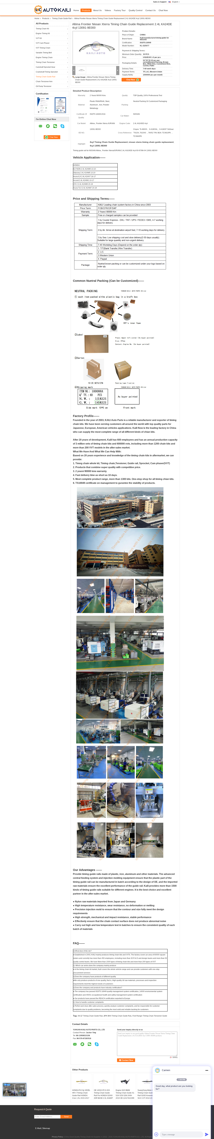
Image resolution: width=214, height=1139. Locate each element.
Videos (108, 10)
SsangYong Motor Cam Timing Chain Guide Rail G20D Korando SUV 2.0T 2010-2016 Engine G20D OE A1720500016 (147, 1096)
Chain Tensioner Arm (44, 81)
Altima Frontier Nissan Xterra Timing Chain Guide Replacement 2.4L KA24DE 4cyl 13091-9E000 (96, 79)
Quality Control (135, 10)
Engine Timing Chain (44, 57)
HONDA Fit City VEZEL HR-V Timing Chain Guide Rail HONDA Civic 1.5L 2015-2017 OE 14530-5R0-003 (81, 1095)
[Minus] (206, 1070)
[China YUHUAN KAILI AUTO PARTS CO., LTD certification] (43, 105)
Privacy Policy (57, 1137)
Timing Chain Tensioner (45, 62)
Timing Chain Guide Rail (62, 18)
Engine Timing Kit (43, 33)
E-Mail (38, 1128)
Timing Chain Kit (42, 29)
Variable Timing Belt (44, 53)
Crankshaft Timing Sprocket (47, 72)
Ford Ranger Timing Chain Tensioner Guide (149, 1016)
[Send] (206, 1134)
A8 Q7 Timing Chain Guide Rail (90, 1016)
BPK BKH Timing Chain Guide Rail (117, 1016)
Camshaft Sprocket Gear (45, 67)
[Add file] (156, 1134)
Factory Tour (120, 10)
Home (76, 10)
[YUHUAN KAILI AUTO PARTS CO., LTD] (73, 70)
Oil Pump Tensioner (43, 86)
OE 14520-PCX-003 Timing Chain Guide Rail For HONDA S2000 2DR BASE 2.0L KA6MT (103, 1094)
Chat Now (163, 10)
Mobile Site (40, 1132)
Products (86, 10)
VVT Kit (39, 38)
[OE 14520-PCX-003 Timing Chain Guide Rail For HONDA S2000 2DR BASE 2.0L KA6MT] (103, 1081)
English (175, 2)
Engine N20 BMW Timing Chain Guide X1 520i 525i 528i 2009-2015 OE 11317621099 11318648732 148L (125, 1095)
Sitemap (46, 1128)
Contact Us (150, 10)
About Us (97, 10)
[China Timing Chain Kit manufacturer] (53, 9)
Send (66, 1117)
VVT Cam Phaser (42, 43)
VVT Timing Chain (43, 48)
